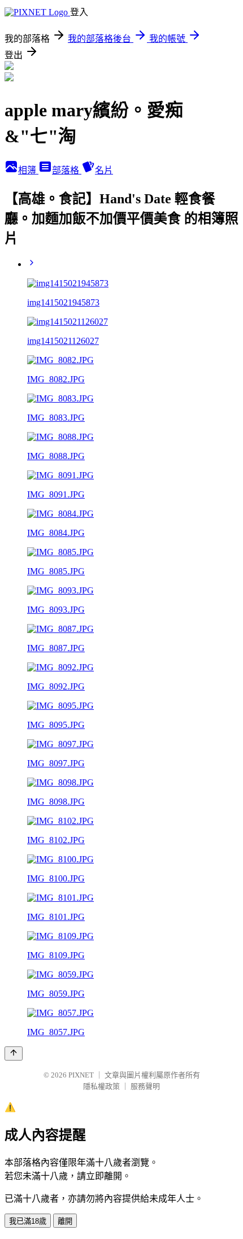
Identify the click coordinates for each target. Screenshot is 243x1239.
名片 (104, 170)
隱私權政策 (101, 1086)
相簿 (28, 170)
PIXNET (81, 1075)
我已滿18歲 (27, 1221)
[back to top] (14, 1053)
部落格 (66, 170)
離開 (65, 1221)
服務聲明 (145, 1086)
